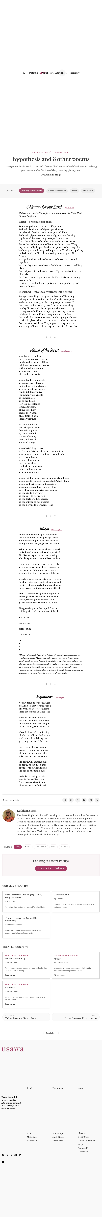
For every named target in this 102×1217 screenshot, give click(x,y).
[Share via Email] (90, 800)
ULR (29, 1133)
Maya (74, 191)
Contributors (84, 1137)
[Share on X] (77, 800)
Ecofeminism (41, 847)
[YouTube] (2, 1162)
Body (18, 847)
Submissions (58, 1141)
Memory (64, 847)
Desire (27, 847)
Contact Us (83, 1152)
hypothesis (88, 191)
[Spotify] (15, 1155)
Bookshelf (32, 1141)
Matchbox (32, 1137)
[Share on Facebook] (84, 800)
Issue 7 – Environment (57, 152)
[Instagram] (7, 1155)
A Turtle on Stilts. (62, 895)
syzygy (57, 958)
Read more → (11, 975)
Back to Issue (51, 1033)
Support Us (83, 1148)
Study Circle (58, 1137)
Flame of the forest (57, 191)
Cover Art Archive (86, 1141)
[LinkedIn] (19, 1155)
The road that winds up (15, 958)
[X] (11, 1155)
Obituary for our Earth (31, 191)
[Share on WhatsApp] (71, 800)
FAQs (80, 1144)
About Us (82, 1133)
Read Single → (70, 208)
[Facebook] (2, 1155)
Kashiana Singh (52, 174)
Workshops (58, 1133)
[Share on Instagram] (64, 800)
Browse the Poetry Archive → (51, 868)
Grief (53, 847)
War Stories (10, 987)
